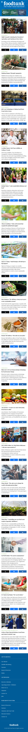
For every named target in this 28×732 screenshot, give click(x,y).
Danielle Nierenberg (6, 664)
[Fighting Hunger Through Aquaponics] (14, 62)
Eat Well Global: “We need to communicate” (12, 555)
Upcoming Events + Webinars (8, 685)
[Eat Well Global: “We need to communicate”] (14, 544)
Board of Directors (6, 670)
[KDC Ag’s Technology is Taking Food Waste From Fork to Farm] (14, 98)
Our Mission (4, 661)
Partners (3, 667)
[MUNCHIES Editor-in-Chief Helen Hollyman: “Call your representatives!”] (14, 434)
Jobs (2, 696)
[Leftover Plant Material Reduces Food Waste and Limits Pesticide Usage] (14, 621)
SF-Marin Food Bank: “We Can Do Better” (12, 595)
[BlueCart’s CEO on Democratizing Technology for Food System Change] (14, 358)
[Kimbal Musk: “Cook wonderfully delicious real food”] (14, 174)
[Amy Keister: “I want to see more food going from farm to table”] (14, 396)
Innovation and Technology (9, 630)
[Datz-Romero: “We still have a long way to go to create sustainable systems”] (14, 288)
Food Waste (4, 107)
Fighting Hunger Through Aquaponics (11, 73)
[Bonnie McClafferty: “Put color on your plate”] (14, 324)
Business (4, 553)
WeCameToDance (5, 713)
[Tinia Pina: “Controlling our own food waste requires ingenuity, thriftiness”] (14, 508)
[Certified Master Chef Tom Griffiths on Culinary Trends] (14, 136)
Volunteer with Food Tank (7, 711)
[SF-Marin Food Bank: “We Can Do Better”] (14, 583)
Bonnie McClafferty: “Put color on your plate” (13, 335)
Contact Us (4, 693)
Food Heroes (5, 593)
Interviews (4, 35)
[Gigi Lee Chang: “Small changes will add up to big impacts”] (14, 249)
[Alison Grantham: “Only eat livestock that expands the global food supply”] (14, 212)
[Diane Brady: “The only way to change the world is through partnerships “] (14, 472)
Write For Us (4, 687)
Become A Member (6, 682)
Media (2, 673)
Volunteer (3, 690)
